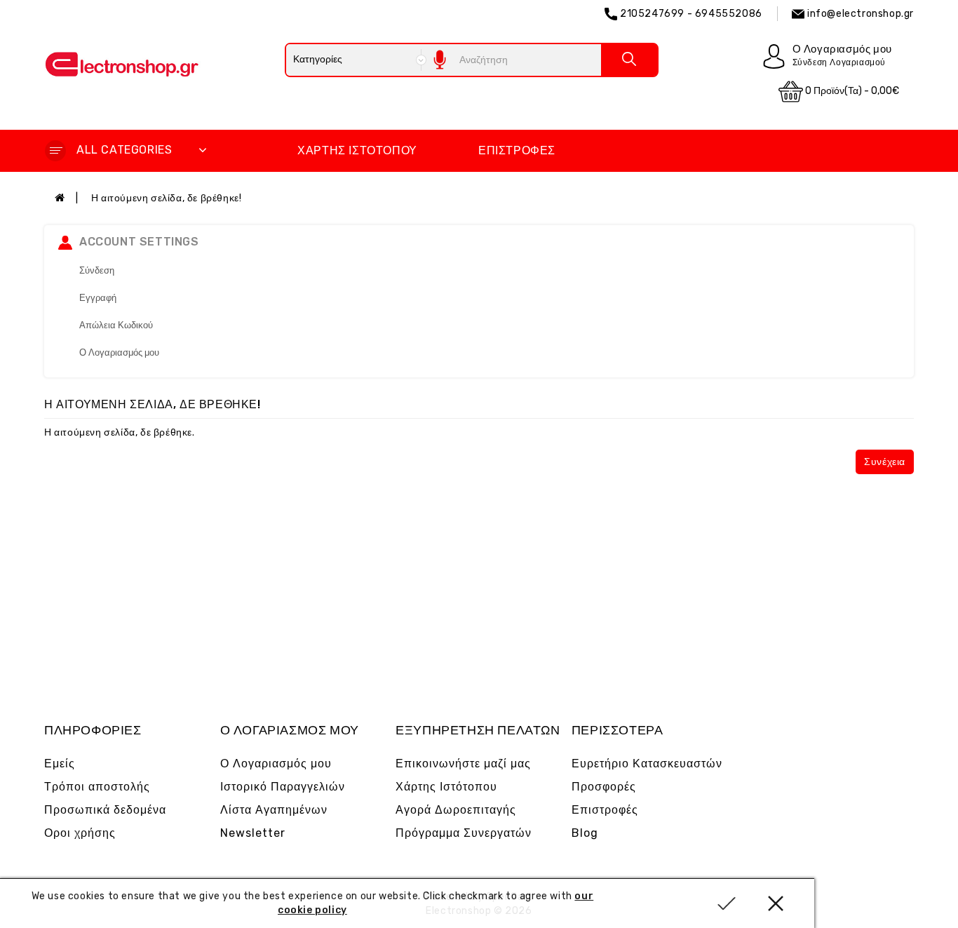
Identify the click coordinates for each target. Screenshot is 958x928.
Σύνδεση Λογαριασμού (839, 62)
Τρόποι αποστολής (97, 786)
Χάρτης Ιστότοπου (357, 150)
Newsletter (252, 833)
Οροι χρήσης (80, 833)
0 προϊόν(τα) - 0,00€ (851, 91)
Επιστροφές (516, 150)
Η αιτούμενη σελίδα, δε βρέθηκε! (166, 198)
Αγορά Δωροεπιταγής (456, 809)
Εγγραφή (97, 297)
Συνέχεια (884, 462)
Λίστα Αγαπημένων (274, 809)
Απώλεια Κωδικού (116, 325)
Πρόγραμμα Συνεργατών (464, 833)
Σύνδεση (96, 270)
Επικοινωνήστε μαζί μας (463, 763)
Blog (585, 833)
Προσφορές (604, 786)
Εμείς (59, 763)
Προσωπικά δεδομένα (105, 809)
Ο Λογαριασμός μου (119, 352)
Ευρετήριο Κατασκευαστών (647, 763)
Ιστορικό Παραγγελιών (282, 786)
